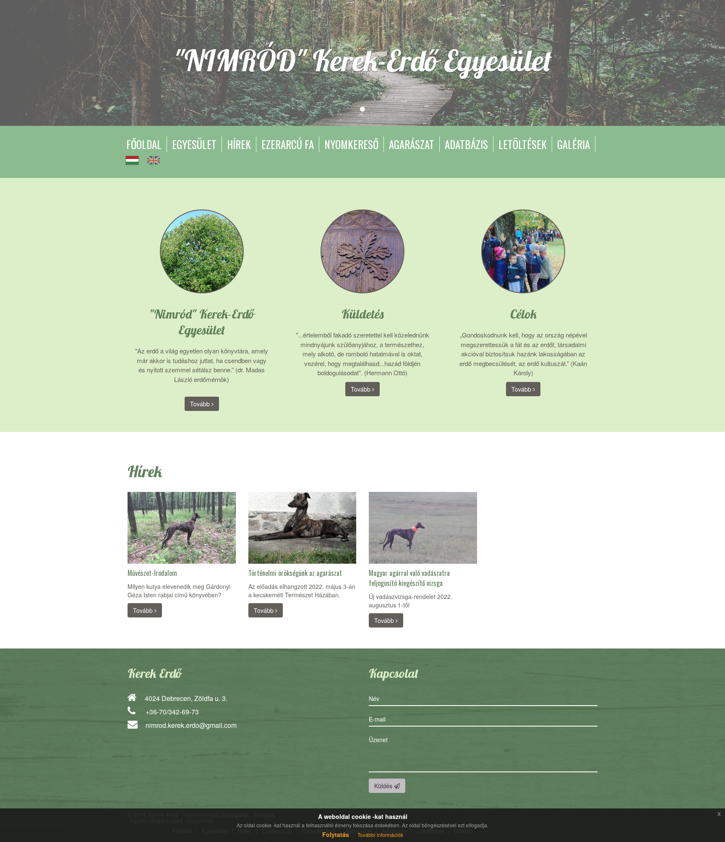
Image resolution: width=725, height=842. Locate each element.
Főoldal (144, 144)
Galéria (573, 144)
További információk (380, 834)
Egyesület (194, 144)
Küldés (384, 786)
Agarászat (411, 144)
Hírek (239, 144)
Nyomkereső (351, 144)
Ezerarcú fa (287, 144)
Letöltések (522, 144)
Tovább (200, 404)
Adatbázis (466, 144)
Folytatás (335, 834)
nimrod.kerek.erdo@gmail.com (191, 725)
